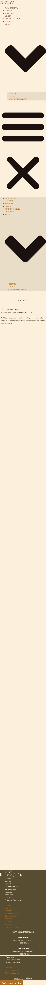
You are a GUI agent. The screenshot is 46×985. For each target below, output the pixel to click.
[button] (23, 150)
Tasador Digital (11, 8)
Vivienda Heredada (12, 19)
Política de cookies (13, 962)
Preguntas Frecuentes (17, 99)
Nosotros (12, 94)
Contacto (12, 96)
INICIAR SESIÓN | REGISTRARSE (23, 932)
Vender (8, 16)
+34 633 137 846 (23, 943)
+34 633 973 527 (23, 954)
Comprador (9, 878)
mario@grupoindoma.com (23, 940)
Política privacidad (13, 960)
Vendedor (8, 884)
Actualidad (9, 21)
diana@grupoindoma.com (23, 951)
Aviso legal (10, 957)
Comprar (8, 11)
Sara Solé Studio (28, 979)
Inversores (9, 13)
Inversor (8, 881)
